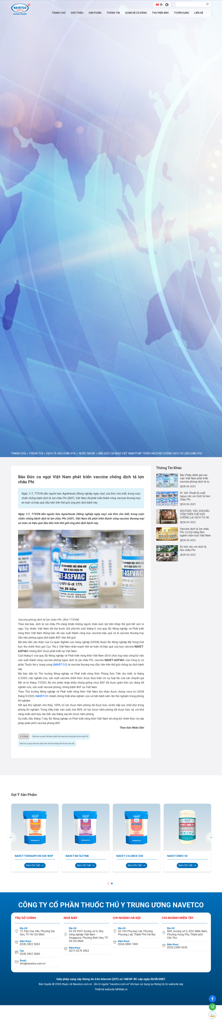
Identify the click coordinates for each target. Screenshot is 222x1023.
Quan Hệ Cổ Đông (136, 12)
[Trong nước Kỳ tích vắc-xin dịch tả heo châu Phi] (167, 812)
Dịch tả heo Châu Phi (61, 712)
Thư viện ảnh (160, 12)
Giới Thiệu (77, 12)
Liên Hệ (198, 12)
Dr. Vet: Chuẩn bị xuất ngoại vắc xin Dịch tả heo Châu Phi (195, 755)
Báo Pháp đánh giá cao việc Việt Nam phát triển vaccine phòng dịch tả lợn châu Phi (195, 737)
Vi (161, 4)
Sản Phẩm (95, 12)
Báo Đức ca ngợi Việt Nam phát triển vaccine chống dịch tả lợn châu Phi (60, 995)
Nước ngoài (87, 712)
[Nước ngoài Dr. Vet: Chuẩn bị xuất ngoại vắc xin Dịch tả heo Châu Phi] (167, 757)
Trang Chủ (59, 12)
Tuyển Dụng (181, 12)
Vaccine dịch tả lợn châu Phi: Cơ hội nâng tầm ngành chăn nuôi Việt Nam (195, 791)
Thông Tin (113, 12)
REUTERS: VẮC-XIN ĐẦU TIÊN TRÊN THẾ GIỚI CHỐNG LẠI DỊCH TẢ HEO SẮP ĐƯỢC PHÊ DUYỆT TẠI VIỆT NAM (195, 773)
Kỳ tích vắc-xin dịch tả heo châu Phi (193, 807)
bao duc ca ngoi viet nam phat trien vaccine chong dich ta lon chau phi (47, 1002)
